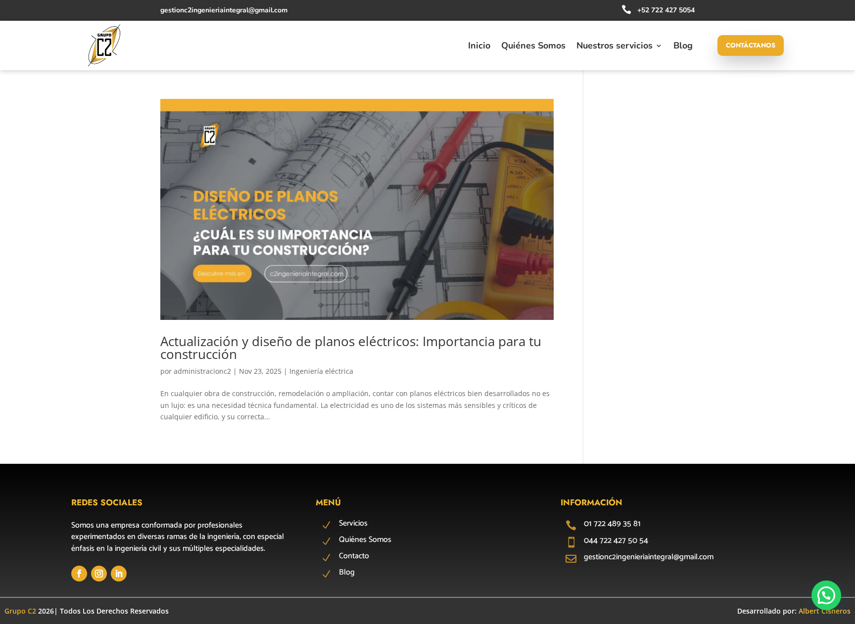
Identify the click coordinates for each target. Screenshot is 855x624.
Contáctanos (750, 45)
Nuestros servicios (614, 46)
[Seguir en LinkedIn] (119, 573)
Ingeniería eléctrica (321, 371)
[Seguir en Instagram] (99, 573)
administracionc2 (202, 371)
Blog (683, 46)
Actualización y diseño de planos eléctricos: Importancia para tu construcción (350, 347)
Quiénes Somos (533, 46)
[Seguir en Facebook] (79, 573)
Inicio (479, 46)
